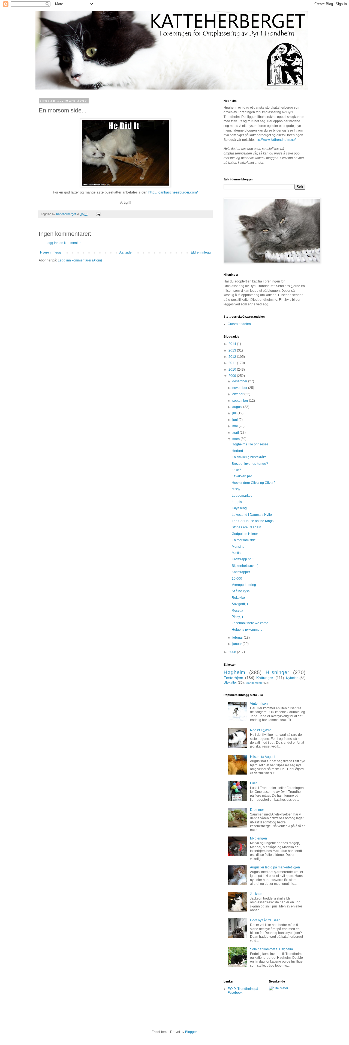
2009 (232, 376)
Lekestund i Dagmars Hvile (252, 515)
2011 (232, 363)
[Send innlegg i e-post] (98, 214)
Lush (253, 783)
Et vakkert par (242, 476)
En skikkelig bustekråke (249, 457)
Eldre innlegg (201, 252)
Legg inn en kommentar (63, 243)
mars (236, 439)
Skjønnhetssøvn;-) (245, 566)
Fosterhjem (233, 677)
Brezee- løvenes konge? (250, 464)
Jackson (256, 894)
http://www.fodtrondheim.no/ (275, 140)
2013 (232, 350)
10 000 (237, 578)
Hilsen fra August (262, 757)
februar (238, 637)
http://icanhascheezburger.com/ (173, 192)
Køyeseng (239, 508)
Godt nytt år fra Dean (265, 920)
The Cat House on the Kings (252, 521)
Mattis (236, 553)
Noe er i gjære (260, 730)
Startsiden (126, 252)
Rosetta (237, 610)
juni (235, 420)
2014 (232, 344)
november (240, 388)
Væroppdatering (244, 585)
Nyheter (292, 678)
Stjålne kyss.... (242, 591)
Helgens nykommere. (247, 630)
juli (234, 413)
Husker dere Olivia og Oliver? (253, 483)
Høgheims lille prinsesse (250, 444)
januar (237, 644)
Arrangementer (254, 682)
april (236, 432)
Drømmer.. (257, 810)
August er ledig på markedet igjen (275, 867)
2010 (232, 369)
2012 (232, 357)
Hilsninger (277, 672)
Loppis (237, 502)
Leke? (236, 470)
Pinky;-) (237, 617)
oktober (238, 394)
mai (235, 426)
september (240, 401)
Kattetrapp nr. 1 (243, 559)
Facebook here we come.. (251, 623)
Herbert (237, 451)
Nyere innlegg (50, 252)
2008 (232, 652)
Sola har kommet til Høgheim (271, 949)
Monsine (238, 547)
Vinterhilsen (259, 703)
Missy (236, 489)
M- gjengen (258, 838)
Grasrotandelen (239, 324)
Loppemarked (242, 496)
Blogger (191, 1032)
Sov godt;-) (240, 604)
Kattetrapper (241, 572)
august (237, 407)
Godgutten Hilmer (245, 534)
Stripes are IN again (246, 527)
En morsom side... (245, 540)
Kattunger (264, 677)
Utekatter (230, 682)
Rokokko (238, 598)
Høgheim (234, 672)
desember (240, 381)
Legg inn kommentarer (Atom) (80, 260)
